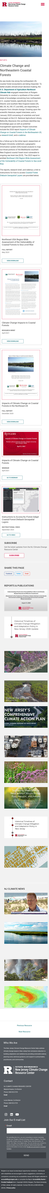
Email (5, 1095)
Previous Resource (24, 1025)
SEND (26, 1155)
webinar (22, 135)
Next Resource (24, 1032)
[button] (43, 4)
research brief (7, 135)
